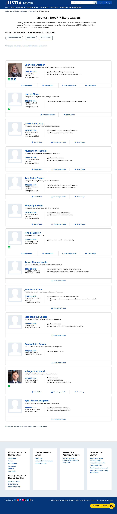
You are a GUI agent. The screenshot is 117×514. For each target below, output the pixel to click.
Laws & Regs (54, 7)
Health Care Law (40, 463)
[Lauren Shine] (15, 99)
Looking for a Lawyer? (99, 506)
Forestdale (11, 471)
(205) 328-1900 (30, 130)
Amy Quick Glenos (34, 178)
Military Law (24, 11)
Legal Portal (64, 500)
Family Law (38, 458)
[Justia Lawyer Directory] (13, 2)
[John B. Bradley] (15, 238)
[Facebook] (20, 500)
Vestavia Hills (12, 463)
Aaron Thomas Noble (36, 262)
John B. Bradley (33, 232)
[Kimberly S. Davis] (15, 211)
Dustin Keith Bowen (35, 344)
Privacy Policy (95, 500)
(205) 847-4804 (30, 101)
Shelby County (13, 484)
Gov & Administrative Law (44, 461)
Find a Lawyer (9, 7)
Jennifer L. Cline (33, 289)
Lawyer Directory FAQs (97, 463)
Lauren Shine (32, 94)
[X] (30, 500)
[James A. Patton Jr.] (15, 129)
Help (77, 500)
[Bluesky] (28, 500)
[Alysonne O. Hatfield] (15, 156)
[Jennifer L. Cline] (15, 295)
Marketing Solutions (75, 7)
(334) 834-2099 (30, 323)
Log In (101, 3)
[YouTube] (18, 500)
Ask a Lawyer (20, 7)
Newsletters (64, 7)
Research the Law (32, 7)
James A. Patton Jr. (34, 123)
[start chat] (112, 506)
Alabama (31, 11)
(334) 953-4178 (30, 296)
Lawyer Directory (14, 11)
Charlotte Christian (35, 64)
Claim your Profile (96, 465)
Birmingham (12, 458)
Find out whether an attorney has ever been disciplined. (71, 460)
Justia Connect (54, 500)
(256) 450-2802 (30, 269)
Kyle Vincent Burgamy (36, 400)
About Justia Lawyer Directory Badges (96, 459)
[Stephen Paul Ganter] (15, 322)
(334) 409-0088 (30, 239)
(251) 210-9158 (30, 378)
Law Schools (44, 7)
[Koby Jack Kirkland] (15, 376)
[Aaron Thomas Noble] (15, 267)
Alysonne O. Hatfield (36, 150)
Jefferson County (14, 481)
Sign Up (108, 3)
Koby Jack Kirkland (35, 371)
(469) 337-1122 (30, 407)
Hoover (10, 461)
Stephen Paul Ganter (36, 316)
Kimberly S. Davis (34, 205)
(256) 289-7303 (30, 71)
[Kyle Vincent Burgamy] (15, 406)
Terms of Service (85, 500)
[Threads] (25, 500)
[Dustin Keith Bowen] (15, 349)
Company (72, 500)
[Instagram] (23, 500)
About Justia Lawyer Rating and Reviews (99, 471)
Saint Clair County (14, 487)
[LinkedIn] (15, 500)
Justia (7, 11)
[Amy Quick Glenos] (15, 183)
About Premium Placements (99, 468)
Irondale (11, 469)
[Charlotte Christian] (15, 70)
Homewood (12, 466)
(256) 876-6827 (30, 351)
